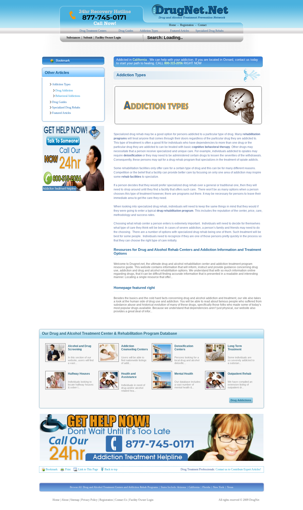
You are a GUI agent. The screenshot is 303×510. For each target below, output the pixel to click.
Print (68, 469)
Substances (74, 37)
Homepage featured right (134, 288)
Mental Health (183, 373)
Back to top (111, 469)
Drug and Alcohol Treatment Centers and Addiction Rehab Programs (120, 487)
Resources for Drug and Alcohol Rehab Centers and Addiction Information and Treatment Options (187, 251)
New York (218, 487)
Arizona (181, 487)
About (64, 499)
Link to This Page (88, 469)
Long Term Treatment (235, 347)
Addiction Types (149, 30)
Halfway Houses (79, 373)
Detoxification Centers (183, 347)
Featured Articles (179, 30)
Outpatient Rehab (239, 373)
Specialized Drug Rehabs (210, 30)
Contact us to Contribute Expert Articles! (238, 469)
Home (172, 25)
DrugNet (254, 499)
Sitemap (74, 499)
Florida (206, 487)
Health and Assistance (129, 375)
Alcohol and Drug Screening (79, 347)
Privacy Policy (89, 499)
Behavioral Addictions (67, 96)
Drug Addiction (64, 90)
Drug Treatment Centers (93, 30)
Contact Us (121, 499)
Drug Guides (126, 30)
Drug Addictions (241, 400)
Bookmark (52, 469)
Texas (230, 487)
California (194, 487)
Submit (88, 37)
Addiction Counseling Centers (134, 347)
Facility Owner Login (108, 37)
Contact (202, 25)
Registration (187, 25)
